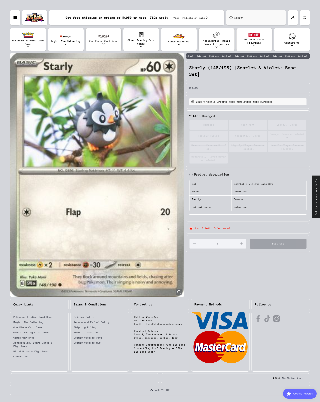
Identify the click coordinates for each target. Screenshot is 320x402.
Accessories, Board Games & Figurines (33, 344)
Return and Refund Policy (92, 322)
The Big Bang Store (292, 378)
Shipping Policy (85, 327)
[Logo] (34, 17)
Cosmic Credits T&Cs (88, 337)
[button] (305, 17)
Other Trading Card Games (32, 332)
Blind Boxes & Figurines (31, 351)
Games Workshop (24, 337)
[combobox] (256, 17)
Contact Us (21, 356)
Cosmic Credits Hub (87, 342)
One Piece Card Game (28, 327)
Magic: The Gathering (29, 322)
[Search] (229, 17)
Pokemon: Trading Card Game (33, 316)
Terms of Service (86, 332)
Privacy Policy (84, 316)
